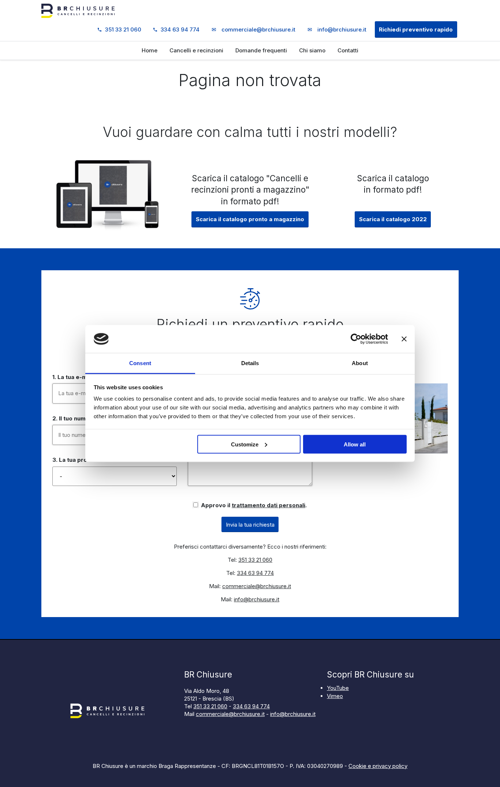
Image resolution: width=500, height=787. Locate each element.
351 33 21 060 (123, 29)
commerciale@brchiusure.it (253, 29)
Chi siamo (312, 50)
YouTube (338, 687)
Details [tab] (250, 363)
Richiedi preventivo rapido (416, 29)
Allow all (355, 444)
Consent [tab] (140, 363)
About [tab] (360, 363)
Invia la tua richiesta (250, 524)
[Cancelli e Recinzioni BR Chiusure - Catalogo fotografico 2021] (107, 228)
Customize (244, 444)
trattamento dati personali (268, 505)
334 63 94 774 (180, 29)
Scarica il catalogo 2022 (393, 219)
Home (149, 50)
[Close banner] (404, 339)
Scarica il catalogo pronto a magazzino (250, 219)
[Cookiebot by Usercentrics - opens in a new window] (356, 339)
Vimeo (335, 696)
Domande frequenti (261, 50)
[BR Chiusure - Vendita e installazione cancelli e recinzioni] (78, 12)
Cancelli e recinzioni (196, 50)
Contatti (347, 50)
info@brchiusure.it (336, 29)
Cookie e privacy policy (377, 765)
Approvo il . (254, 505)
